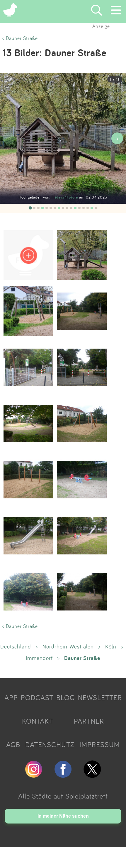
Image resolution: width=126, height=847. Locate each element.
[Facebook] (63, 775)
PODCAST (37, 697)
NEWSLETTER (100, 697)
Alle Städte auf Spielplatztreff (63, 795)
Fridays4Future (65, 197)
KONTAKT (37, 721)
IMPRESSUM (99, 744)
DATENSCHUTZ (49, 744)
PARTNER (89, 721)
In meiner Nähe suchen (63, 816)
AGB (13, 744)
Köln (110, 646)
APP (11, 697)
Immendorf (39, 657)
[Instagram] (33, 775)
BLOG (65, 697)
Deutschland (15, 646)
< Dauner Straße (20, 38)
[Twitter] (92, 775)
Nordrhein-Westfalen (68, 646)
